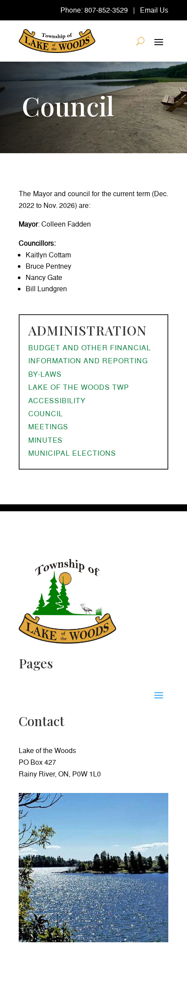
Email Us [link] (154, 10)
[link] (57, 41)
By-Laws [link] (45, 374)
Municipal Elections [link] (72, 453)
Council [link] (45, 413)
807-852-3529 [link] (106, 10)
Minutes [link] (45, 440)
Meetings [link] (48, 426)
